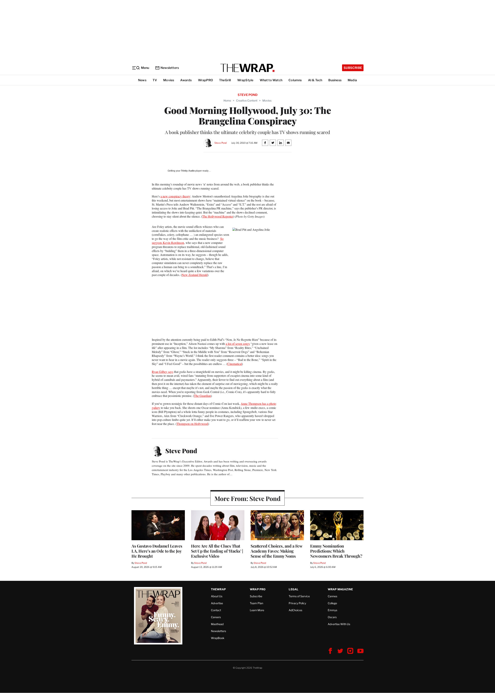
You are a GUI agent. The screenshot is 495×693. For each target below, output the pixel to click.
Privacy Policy (297, 603)
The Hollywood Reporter (217, 216)
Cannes (332, 596)
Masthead (217, 624)
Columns (295, 80)
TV (155, 80)
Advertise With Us (339, 624)
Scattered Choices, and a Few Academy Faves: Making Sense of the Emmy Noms (276, 550)
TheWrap (218, 589)
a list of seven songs (238, 344)
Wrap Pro (258, 589)
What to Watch (271, 80)
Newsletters (169, 68)
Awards (186, 80)
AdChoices (295, 610)
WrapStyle (245, 80)
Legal (293, 589)
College (332, 603)
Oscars (332, 617)
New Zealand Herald (194, 275)
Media (352, 80)
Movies (168, 80)
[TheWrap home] (247, 68)
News (142, 80)
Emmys (332, 610)
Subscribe (353, 68)
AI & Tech (315, 80)
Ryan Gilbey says (162, 372)
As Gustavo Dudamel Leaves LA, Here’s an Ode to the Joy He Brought (156, 550)
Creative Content (246, 100)
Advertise (217, 603)
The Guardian (202, 396)
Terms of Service (299, 596)
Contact (216, 610)
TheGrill (225, 80)
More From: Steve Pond (247, 498)
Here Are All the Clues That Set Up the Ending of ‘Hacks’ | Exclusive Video (217, 550)
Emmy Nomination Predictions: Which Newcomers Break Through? (336, 550)
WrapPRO (205, 80)
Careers (216, 617)
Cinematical (234, 364)
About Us (216, 596)
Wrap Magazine (340, 589)
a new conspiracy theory (175, 196)
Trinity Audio (188, 170)
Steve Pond (220, 142)
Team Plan (256, 603)
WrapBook (217, 638)
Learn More (257, 610)
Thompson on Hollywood (192, 424)
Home (227, 100)
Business (334, 80)
